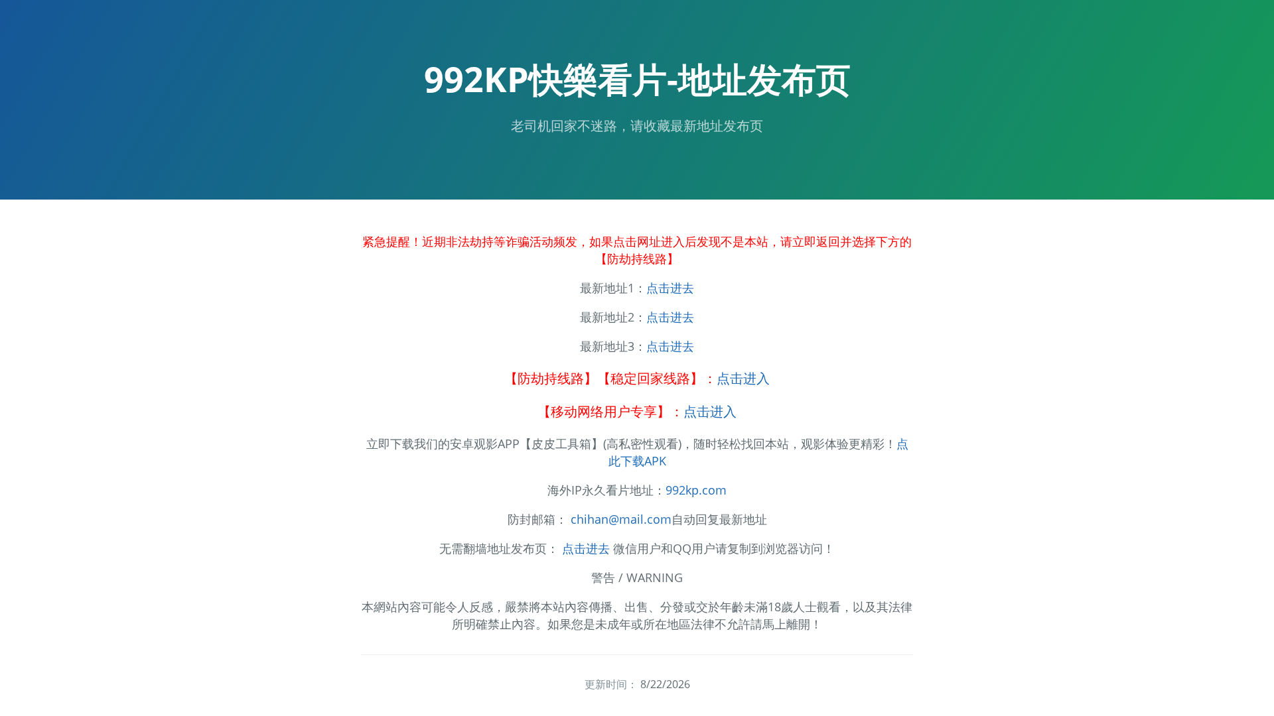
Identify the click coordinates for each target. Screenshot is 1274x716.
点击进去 (670, 288)
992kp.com (696, 490)
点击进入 (743, 378)
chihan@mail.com (621, 519)
